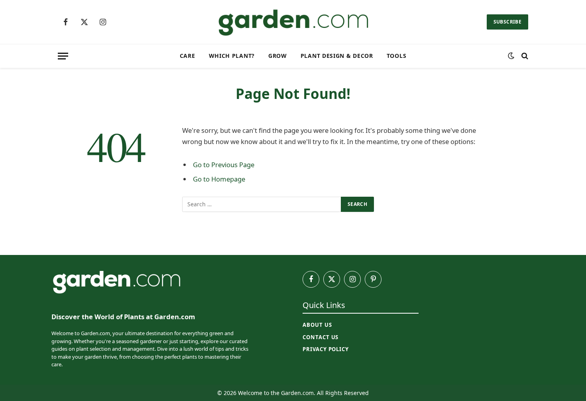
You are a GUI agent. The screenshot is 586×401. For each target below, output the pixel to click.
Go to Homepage (219, 179)
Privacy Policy (326, 349)
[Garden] (293, 22)
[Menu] (63, 56)
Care (187, 55)
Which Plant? (232, 55)
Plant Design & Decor (337, 55)
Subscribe (507, 21)
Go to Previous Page (223, 164)
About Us (317, 324)
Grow (277, 55)
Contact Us (320, 337)
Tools (397, 55)
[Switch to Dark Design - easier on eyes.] (511, 55)
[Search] (524, 56)
